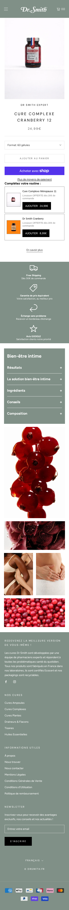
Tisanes (9, 728)
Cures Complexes (15, 709)
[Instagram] (14, 681)
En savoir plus (34, 250)
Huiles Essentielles (16, 734)
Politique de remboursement (22, 793)
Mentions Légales (15, 774)
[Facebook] (6, 681)
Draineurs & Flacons (17, 721)
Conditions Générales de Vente (23, 781)
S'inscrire (18, 841)
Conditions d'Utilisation (18, 787)
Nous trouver (13, 762)
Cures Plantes (13, 715)
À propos (10, 755)
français (32, 860)
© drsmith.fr (34, 869)
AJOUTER (36, 205)
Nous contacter (14, 768)
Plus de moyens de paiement (34, 179)
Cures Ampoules (15, 703)
